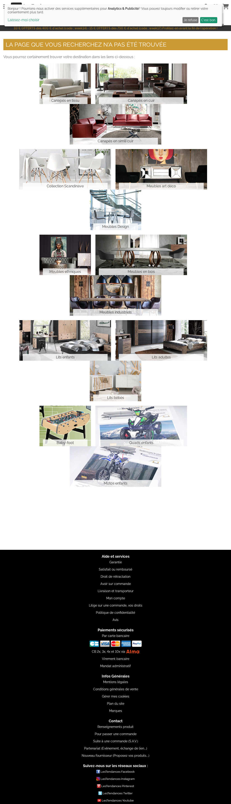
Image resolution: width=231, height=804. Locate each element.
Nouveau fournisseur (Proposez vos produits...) (115, 755)
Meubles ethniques (65, 272)
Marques (115, 711)
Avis (115, 620)
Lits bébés (115, 398)
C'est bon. (208, 20)
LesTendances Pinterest (117, 786)
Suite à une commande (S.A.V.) (115, 741)
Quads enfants (141, 443)
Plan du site (115, 703)
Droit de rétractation (115, 576)
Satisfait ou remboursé (115, 569)
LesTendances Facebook (118, 771)
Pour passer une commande (115, 734)
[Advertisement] (115, 518)
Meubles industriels (115, 312)
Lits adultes (161, 357)
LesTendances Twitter (118, 793)
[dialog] (113, 15)
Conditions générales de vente (115, 689)
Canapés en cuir (141, 100)
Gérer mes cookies (115, 696)
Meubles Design (115, 226)
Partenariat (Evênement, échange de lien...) (115, 748)
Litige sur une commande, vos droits (115, 605)
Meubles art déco (161, 186)
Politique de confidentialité (115, 612)
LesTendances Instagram (118, 779)
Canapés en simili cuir (116, 141)
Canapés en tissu (65, 100)
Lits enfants (65, 357)
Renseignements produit (115, 727)
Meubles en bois (141, 272)
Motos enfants (115, 483)
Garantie (115, 562)
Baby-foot (65, 443)
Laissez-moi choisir (23, 20)
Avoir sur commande (115, 584)
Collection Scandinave (65, 186)
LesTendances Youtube (118, 800)
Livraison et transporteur (116, 591)
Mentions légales (115, 682)
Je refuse (190, 20)
